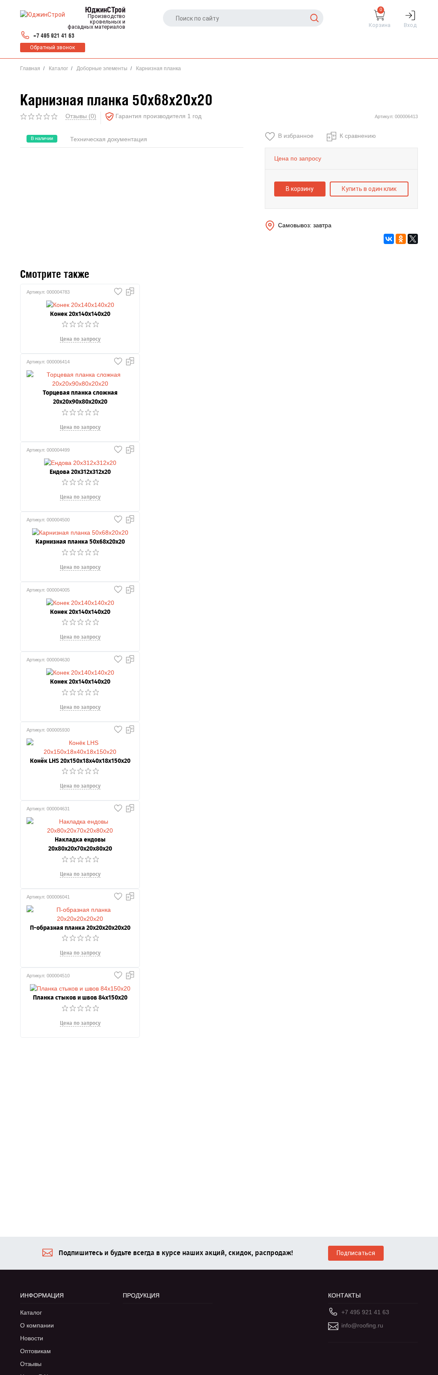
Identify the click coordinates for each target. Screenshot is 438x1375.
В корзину (300, 188)
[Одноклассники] (401, 239)
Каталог (58, 68)
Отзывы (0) (80, 116)
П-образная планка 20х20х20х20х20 (80, 928)
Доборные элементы (102, 68)
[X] (413, 239)
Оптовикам (35, 1351)
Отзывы (30, 1363)
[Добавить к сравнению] (128, 289)
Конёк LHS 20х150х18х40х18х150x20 (80, 761)
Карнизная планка (158, 68)
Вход (410, 25)
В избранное (296, 135)
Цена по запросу (80, 339)
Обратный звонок (52, 48)
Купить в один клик (369, 188)
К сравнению (358, 135)
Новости (31, 1338)
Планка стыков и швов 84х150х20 (80, 997)
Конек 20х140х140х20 (80, 314)
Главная (30, 68)
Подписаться (356, 1253)
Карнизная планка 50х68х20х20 (80, 541)
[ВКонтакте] (389, 239)
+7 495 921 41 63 (53, 35)
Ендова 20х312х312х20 (80, 472)
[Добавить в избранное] (116, 289)
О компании (37, 1325)
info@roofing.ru (362, 1325)
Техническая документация (108, 139)
